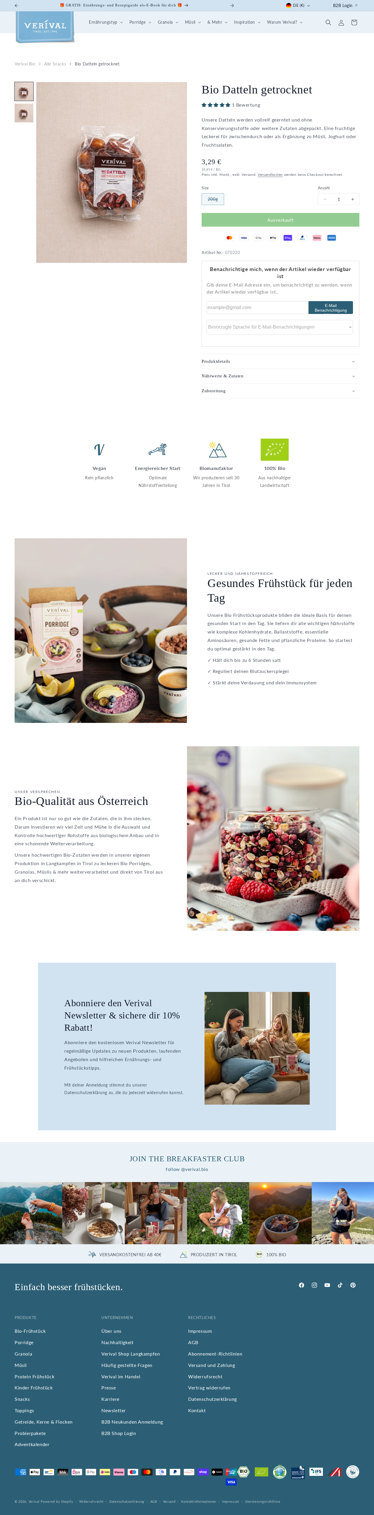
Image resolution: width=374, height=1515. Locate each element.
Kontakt (197, 1410)
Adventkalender (32, 1444)
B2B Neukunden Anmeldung (132, 1421)
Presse (108, 1387)
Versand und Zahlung (211, 1365)
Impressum (200, 1331)
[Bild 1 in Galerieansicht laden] (24, 91)
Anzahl (324, 187)
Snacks (22, 1399)
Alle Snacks (55, 63)
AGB (193, 1342)
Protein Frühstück (34, 1376)
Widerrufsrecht (205, 1376)
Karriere (110, 1399)
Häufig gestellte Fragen (127, 1365)
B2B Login (343, 5)
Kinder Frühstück (34, 1387)
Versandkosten (270, 174)
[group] (31, 1213)
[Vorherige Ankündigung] (16, 5)
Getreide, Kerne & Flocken (44, 1421)
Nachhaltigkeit (117, 1342)
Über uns (111, 1331)
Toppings (24, 1410)
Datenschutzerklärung (212, 1399)
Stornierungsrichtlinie (262, 1501)
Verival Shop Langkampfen (130, 1353)
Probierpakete (30, 1433)
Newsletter (113, 1410)
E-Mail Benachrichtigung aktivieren (331, 308)
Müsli (21, 1365)
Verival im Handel (120, 1376)
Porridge (24, 1342)
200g (215, 201)
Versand (169, 1501)
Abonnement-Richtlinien (215, 1353)
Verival (34, 1501)
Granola (23, 1353)
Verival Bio (25, 63)
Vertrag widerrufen (209, 1387)
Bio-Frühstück (30, 1331)
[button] (105, 22)
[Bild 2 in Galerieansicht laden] (24, 113)
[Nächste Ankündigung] (232, 5)
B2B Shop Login (118, 1433)
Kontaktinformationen (198, 1501)
